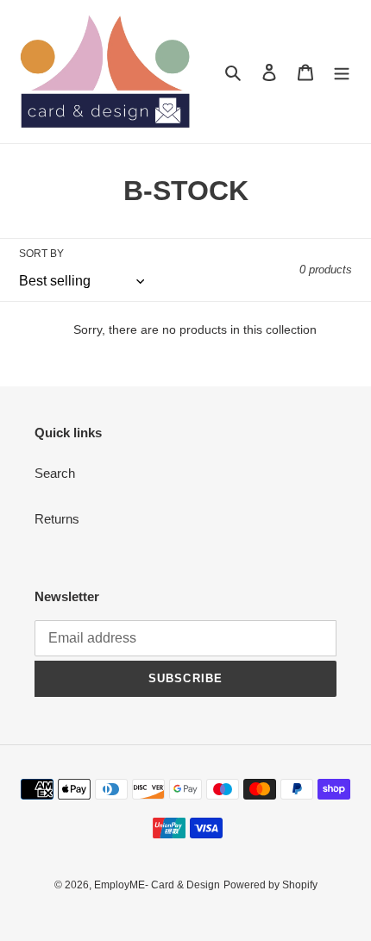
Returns (57, 518)
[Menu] (342, 72)
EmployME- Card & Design (157, 885)
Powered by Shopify (270, 885)
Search (55, 473)
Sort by (41, 254)
